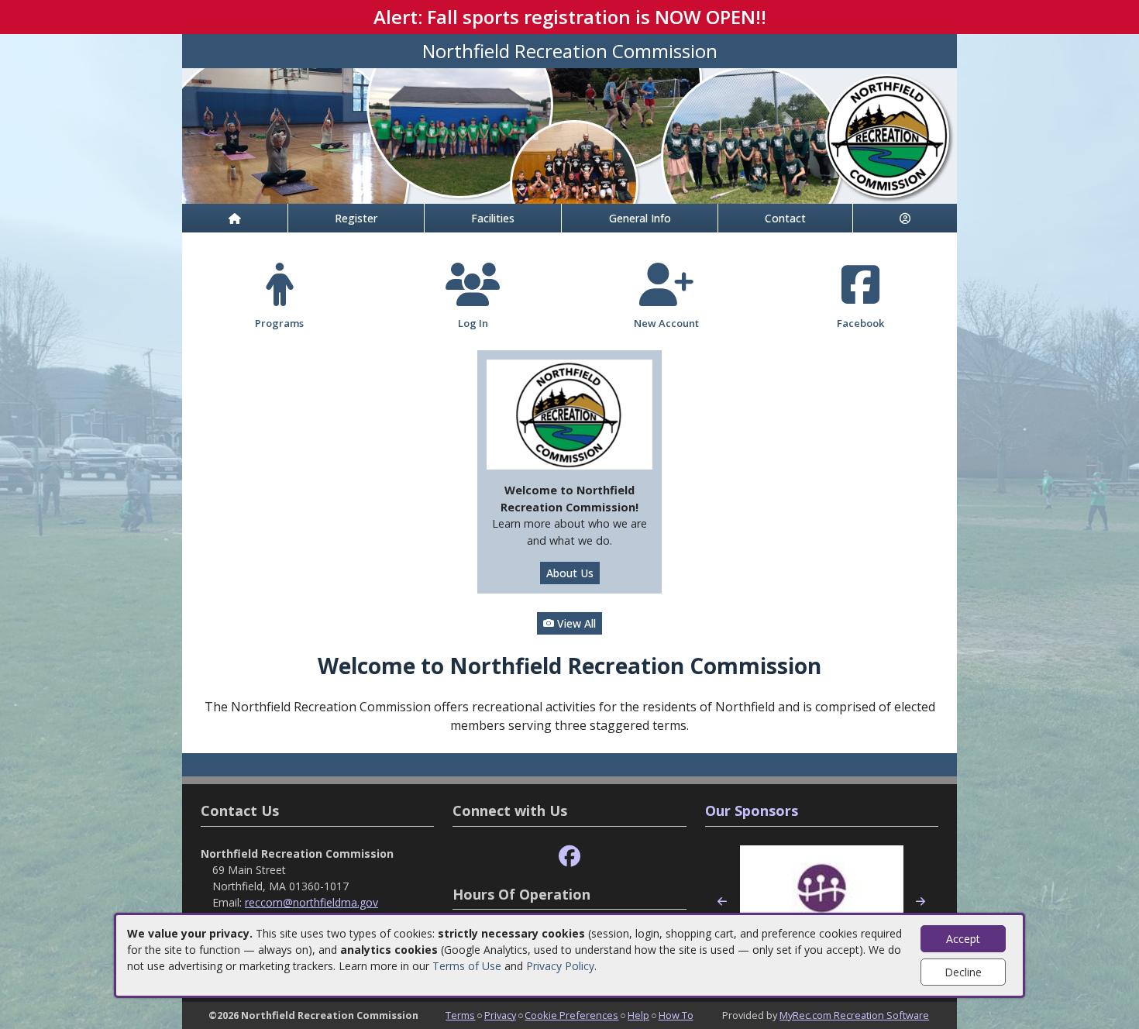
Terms (460, 1015)
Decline (963, 972)
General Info (640, 218)
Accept (963, 938)
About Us (570, 573)
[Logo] (569, 413)
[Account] (905, 218)
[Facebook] (569, 856)
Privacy (500, 1015)
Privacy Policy (560, 965)
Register (356, 218)
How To (676, 1015)
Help (638, 1015)
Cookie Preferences (571, 1015)
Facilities (492, 218)
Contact (785, 218)
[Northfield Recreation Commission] (569, 134)
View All (575, 623)
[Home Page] (234, 218)
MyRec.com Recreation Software (854, 1015)
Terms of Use (466, 965)
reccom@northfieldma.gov (311, 902)
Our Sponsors (751, 810)
